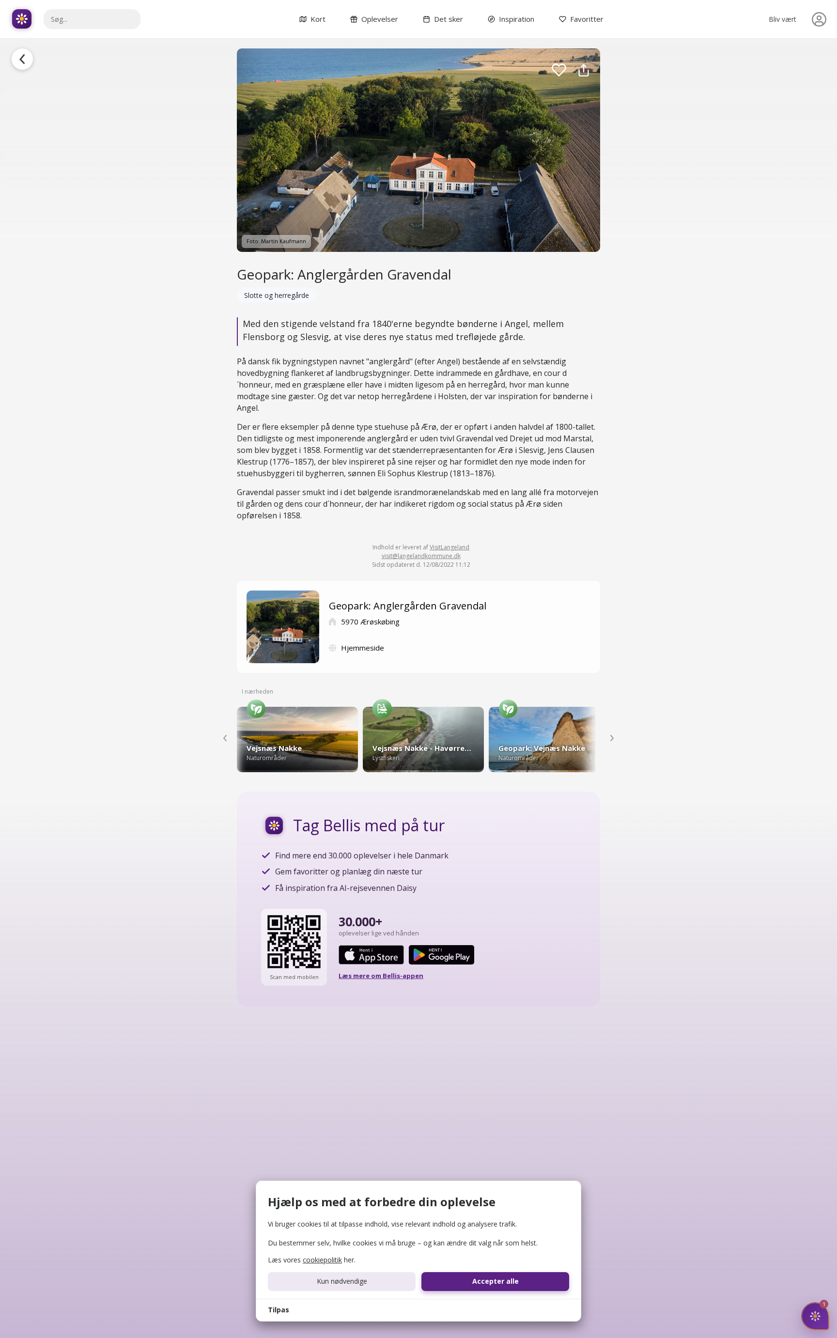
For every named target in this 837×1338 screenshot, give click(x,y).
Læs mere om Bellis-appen (381, 975)
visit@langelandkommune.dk (421, 556)
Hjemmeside (362, 648)
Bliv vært (782, 19)
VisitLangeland (449, 547)
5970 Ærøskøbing (370, 621)
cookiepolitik (322, 1259)
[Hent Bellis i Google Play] (441, 955)
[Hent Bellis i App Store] (371, 955)
